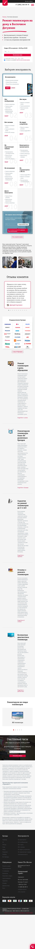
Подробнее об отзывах (21, 621)
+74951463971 (32, 944)
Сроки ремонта (6, 878)
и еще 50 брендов (17, 351)
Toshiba (4, 854)
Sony (3, 847)
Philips (4, 844)
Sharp (3, 849)
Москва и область (29, 1)
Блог (3, 888)
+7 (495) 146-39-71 (22, 4)
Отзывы (4, 883)
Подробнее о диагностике (21, 691)
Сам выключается (23, 854)
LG (3, 842)
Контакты (5, 873)
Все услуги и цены (17, 237)
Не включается (22, 839)
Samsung (4, 839)
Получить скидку (7, 876)
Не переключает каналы (24, 852)
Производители (6, 868)
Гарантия (4, 880)
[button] (9, 310)
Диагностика (6, 885)
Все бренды (5, 857)
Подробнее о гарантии (21, 556)
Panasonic (5, 852)
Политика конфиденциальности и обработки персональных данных (19, 912)
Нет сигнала (21, 847)
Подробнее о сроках (23, 417)
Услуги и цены (6, 866)
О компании (5, 871)
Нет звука (20, 844)
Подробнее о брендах (23, 487)
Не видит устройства (24, 849)
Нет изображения (22, 842)
